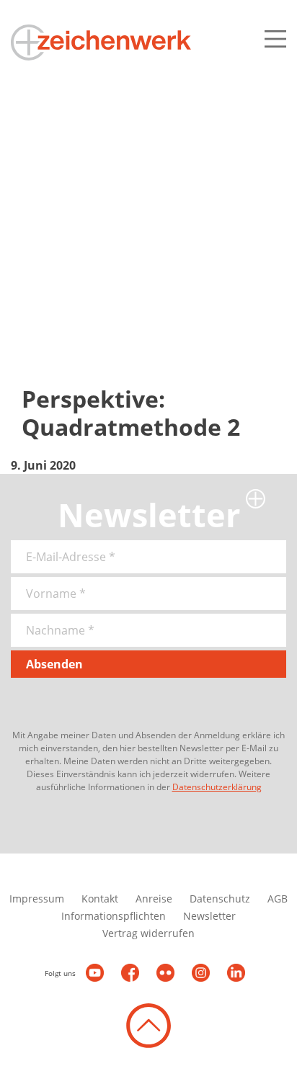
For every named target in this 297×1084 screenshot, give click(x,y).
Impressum (36, 898)
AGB (277, 898)
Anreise (154, 898)
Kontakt (99, 898)
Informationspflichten (113, 916)
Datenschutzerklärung (217, 787)
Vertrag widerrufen (148, 933)
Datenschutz (220, 898)
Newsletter (209, 916)
